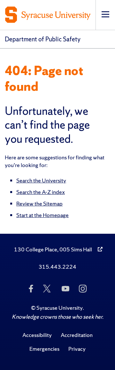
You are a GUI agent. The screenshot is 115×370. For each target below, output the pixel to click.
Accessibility (37, 335)
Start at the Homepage (42, 215)
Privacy (77, 348)
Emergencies (44, 348)
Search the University (41, 180)
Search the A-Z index (40, 192)
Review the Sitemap (39, 203)
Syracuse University (59, 307)
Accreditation (77, 335)
